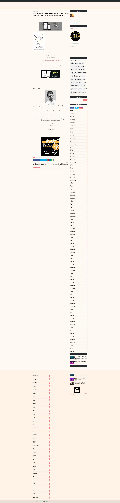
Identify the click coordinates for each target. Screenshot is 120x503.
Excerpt (79, 69)
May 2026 (78, 114)
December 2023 (78, 158)
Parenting (83, 79)
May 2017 (78, 276)
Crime (41, 400)
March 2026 (78, 117)
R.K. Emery (34, 16)
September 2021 (78, 198)
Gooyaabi (48, 501)
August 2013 (78, 343)
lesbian (84, 91)
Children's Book (41, 392)
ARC (71, 60)
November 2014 (78, 321)
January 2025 (78, 138)
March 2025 (78, 135)
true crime (79, 92)
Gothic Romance (79, 72)
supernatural (75, 92)
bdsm (83, 89)
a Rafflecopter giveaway (50, 135)
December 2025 (78, 122)
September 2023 (78, 162)
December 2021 (78, 194)
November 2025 (78, 123)
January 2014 (78, 336)
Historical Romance (77, 73)
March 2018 (78, 261)
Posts (72, 45)
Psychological (72, 82)
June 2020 (78, 221)
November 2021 (78, 195)
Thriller (72, 86)
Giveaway (72, 72)
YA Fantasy (72, 89)
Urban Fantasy (84, 86)
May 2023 (78, 168)
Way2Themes (40, 501)
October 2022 (78, 179)
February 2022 (78, 191)
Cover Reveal (41, 399)
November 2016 (78, 285)
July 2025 (78, 129)
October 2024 (78, 143)
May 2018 (78, 258)
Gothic (75, 72)
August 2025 (78, 128)
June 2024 (78, 149)
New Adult (84, 76)
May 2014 (78, 330)
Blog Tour (76, 62)
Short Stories (37, 10)
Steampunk (77, 85)
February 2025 (78, 137)
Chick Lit (41, 390)
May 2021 (78, 204)
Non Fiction (41, 441)
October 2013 (78, 340)
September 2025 (78, 126)
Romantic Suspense (41, 458)
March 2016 (78, 297)
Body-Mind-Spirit (81, 62)
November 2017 (78, 267)
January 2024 (78, 156)
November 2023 (78, 159)
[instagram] (81, 108)
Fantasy (41, 410)
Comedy (79, 66)
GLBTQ (41, 414)
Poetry (41, 448)
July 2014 (78, 327)
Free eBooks (41, 413)
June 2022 (78, 185)
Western (79, 88)
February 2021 (78, 209)
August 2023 (78, 164)
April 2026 (78, 116)
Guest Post (84, 72)
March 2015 (78, 315)
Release (77, 82)
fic (75, 91)
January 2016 (78, 300)
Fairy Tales (83, 69)
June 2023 (78, 167)
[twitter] (85, 1)
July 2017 (78, 273)
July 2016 (78, 291)
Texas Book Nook (60, 4)
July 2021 (78, 201)
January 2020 (78, 228)
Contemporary (83, 66)
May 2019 (78, 240)
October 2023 (78, 161)
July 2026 (78, 111)
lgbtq (71, 92)
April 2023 (78, 170)
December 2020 (78, 212)
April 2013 (78, 349)
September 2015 (78, 306)
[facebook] (83, 1)
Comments (73, 46)
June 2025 (78, 131)
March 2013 (78, 351)
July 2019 (78, 237)
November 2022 (78, 177)
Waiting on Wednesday (74, 88)
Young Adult (80, 89)
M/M (84, 75)
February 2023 (78, 173)
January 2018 (78, 264)
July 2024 (78, 147)
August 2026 (78, 110)
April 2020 (78, 224)
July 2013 (78, 345)
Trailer (79, 86)
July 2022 (78, 183)
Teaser (85, 85)
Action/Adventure (75, 60)
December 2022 (78, 176)
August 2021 (78, 200)
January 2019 (78, 246)
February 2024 (78, 155)
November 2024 (78, 141)
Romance (85, 82)
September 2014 (78, 324)
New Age (41, 438)
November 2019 (78, 231)
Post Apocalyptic (41, 449)
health (78, 91)
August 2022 (78, 182)
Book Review (72, 63)
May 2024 (78, 150)
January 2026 (78, 120)
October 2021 (78, 197)
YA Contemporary (84, 88)
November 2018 (78, 249)
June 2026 (78, 113)
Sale (41, 459)
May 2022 (78, 186)
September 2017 (78, 270)
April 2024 (78, 152)
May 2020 (78, 222)
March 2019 (78, 243)
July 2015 (78, 309)
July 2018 (78, 255)
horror (81, 91)
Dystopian (41, 403)
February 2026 (78, 119)
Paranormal (72, 79)
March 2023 (78, 171)
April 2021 (78, 206)
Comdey (75, 66)
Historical (72, 73)
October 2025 (78, 125)
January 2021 (78, 210)
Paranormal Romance (78, 79)
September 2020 (78, 216)
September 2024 (78, 144)
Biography (72, 62)
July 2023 (78, 165)
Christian (72, 66)
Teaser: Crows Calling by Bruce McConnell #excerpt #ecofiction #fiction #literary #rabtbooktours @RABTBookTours (80, 383)
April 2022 (78, 188)
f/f (73, 91)
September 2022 (78, 180)
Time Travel (75, 86)
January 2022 (78, 192)
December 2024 (78, 140)
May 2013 (78, 348)
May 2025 (78, 132)
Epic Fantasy (72, 69)
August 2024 (78, 146)
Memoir (72, 76)
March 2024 (78, 153)
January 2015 (78, 318)
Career (83, 63)
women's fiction (84, 92)
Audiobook (84, 60)
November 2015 (78, 303)
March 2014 (78, 333)
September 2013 (78, 342)
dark (71, 91)
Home (33, 0)
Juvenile (75, 75)
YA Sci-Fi (76, 89)
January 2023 (78, 174)
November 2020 (78, 213)
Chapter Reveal (41, 389)
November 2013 (78, 339)
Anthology (80, 60)
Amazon (50, 131)
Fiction (41, 411)
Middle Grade (76, 76)
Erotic (76, 69)
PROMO (41, 442)
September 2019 (78, 234)
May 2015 (78, 312)
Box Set (76, 63)
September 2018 (78, 252)
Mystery (80, 76)
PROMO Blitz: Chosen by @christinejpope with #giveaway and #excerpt (80, 362)
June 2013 (78, 346)
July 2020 (78, 219)
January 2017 (78, 282)
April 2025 (78, 134)
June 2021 (78, 203)
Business (80, 63)
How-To (82, 73)
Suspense (81, 85)
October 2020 (78, 215)
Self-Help (41, 462)
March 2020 (78, 225)
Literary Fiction (80, 75)
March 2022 (78, 189)
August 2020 (78, 218)
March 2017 (78, 279)
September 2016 (78, 288)
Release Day (80, 82)
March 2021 (78, 207)
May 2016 (78, 294)
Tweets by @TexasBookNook (75, 21)
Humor (86, 73)
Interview (72, 75)
